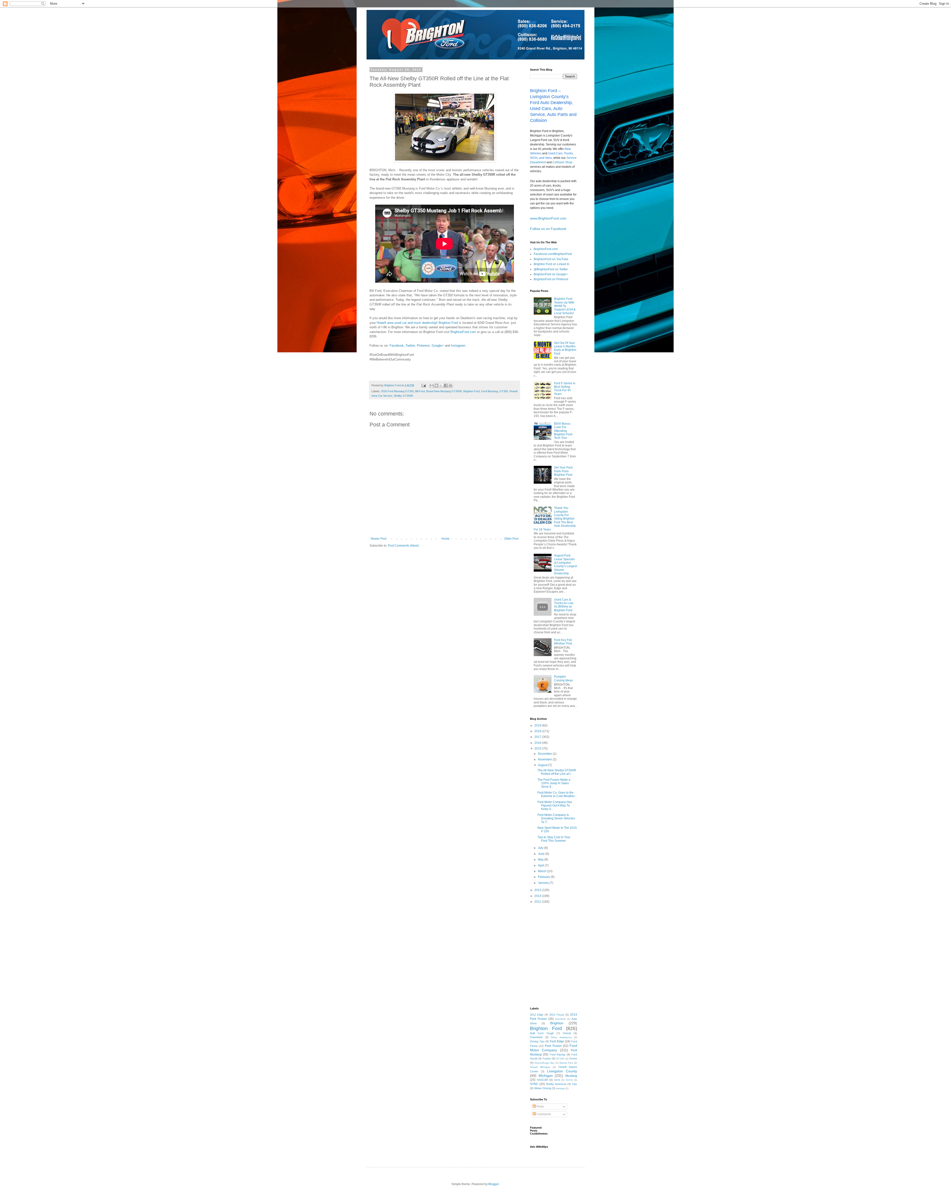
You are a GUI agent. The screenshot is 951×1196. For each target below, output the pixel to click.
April (541, 865)
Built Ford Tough (542, 1033)
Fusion (547, 1058)
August (543, 765)
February (544, 877)
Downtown (536, 1037)
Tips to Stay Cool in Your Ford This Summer (553, 838)
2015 (538, 748)
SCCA (569, 1080)
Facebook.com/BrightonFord (553, 254)
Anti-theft (560, 1019)
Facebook (397, 345)
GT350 (504, 391)
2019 (538, 725)
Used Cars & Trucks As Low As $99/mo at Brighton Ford (563, 605)
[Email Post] (423, 385)
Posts (540, 1106)
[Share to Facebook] (445, 385)
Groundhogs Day (544, 1062)
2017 (538, 737)
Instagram (458, 345)
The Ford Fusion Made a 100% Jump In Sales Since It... (553, 783)
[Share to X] (441, 385)
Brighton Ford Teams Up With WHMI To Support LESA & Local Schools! (565, 306)
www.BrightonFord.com (548, 218)
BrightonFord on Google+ (551, 274)
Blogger (493, 1184)
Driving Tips (537, 1041)
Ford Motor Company (553, 1048)
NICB (557, 1080)
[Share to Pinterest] (450, 385)
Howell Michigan (540, 1067)
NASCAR (542, 1079)
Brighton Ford (448, 323)
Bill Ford (420, 391)
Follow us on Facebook (548, 229)
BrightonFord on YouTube (551, 259)
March (542, 871)
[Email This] (431, 385)
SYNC (534, 1084)
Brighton (556, 1023)
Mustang (571, 1076)
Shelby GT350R (403, 395)
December (545, 753)
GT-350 (560, 1058)
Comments (543, 1114)
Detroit (567, 1033)
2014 (538, 890)
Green (573, 1058)
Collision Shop (562, 162)
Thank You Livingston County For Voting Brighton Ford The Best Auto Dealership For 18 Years (555, 518)
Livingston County (562, 1071)
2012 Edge (536, 1014)
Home (445, 538)
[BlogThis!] (436, 385)
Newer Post (378, 538)
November (545, 759)
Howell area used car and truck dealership (407, 323)
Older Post (511, 538)
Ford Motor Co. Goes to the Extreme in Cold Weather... (557, 794)
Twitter (410, 345)
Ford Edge (557, 1041)
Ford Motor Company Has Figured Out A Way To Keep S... (554, 805)
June (541, 854)
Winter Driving (542, 1088)
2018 (538, 731)
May (541, 859)
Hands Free (566, 1062)
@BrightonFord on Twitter (551, 269)
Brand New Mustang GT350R (444, 391)
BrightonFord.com (463, 332)
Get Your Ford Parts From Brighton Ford (563, 471)
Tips (574, 1084)
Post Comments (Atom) (403, 545)
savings (560, 1088)
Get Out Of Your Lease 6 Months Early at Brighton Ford (565, 348)
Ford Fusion (553, 1046)
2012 (538, 901)
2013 (538, 896)
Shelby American (556, 1084)
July (541, 848)
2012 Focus (556, 1014)
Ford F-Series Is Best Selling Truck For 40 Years (564, 389)
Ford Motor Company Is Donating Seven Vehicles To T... (556, 818)
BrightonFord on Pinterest (551, 279)
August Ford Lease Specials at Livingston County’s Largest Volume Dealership (565, 564)
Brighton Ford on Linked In (551, 264)
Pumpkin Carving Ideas (563, 678)
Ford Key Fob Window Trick (563, 641)
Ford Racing (557, 1054)
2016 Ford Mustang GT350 (397, 391)
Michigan (546, 1076)
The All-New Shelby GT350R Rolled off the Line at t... (556, 772)
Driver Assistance (561, 1037)
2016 (538, 743)
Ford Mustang (489, 391)
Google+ (438, 345)
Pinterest (423, 345)
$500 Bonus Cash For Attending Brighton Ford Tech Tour (563, 431)
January (544, 883)
